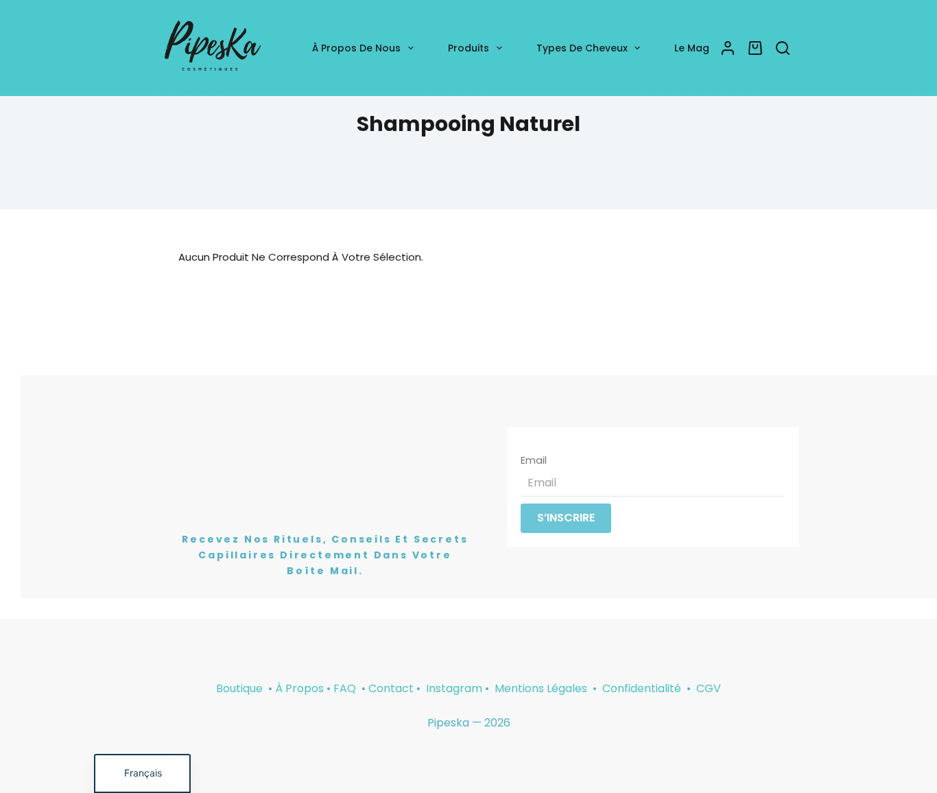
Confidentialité (643, 688)
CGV (708, 688)
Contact (391, 688)
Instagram (454, 688)
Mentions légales (542, 688)
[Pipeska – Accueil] (213, 48)
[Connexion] (728, 48)
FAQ (344, 688)
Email (534, 460)
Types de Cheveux (582, 48)
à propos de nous (356, 48)
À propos (299, 688)
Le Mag (691, 48)
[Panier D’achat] (755, 48)
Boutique (239, 688)
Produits (468, 48)
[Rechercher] (783, 48)
